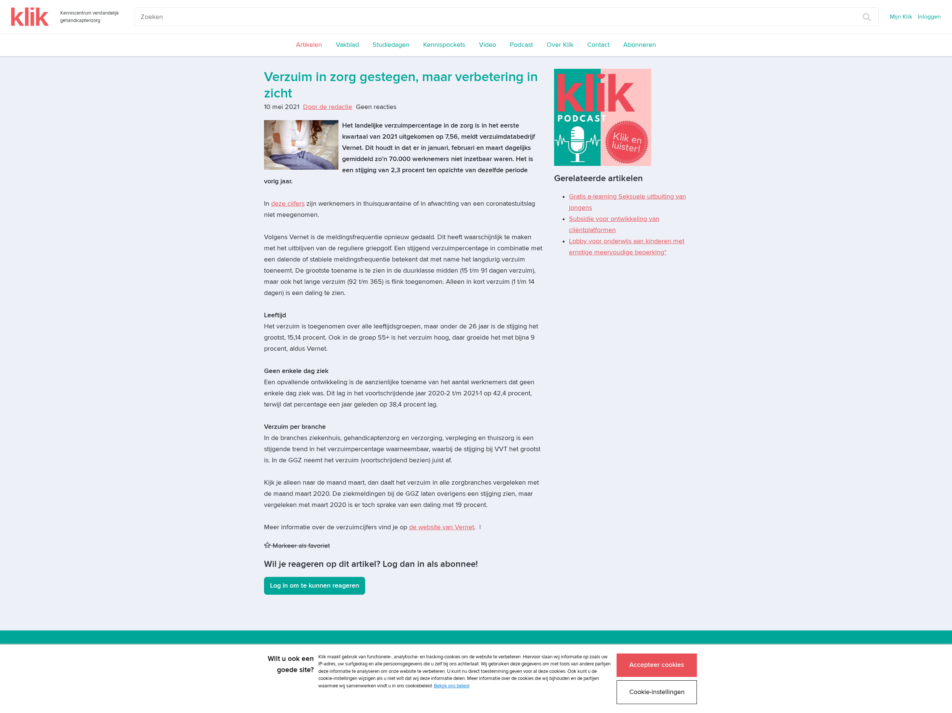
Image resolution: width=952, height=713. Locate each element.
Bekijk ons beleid (451, 686)
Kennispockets (444, 45)
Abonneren (639, 45)
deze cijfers (288, 204)
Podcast (521, 45)
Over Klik (560, 45)
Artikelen (309, 45)
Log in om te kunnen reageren (314, 586)
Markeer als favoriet (300, 546)
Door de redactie (327, 107)
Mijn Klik (901, 16)
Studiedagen (391, 45)
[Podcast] (602, 117)
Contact (598, 45)
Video (487, 45)
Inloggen (929, 16)
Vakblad (347, 45)
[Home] (30, 16)
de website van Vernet (441, 527)
